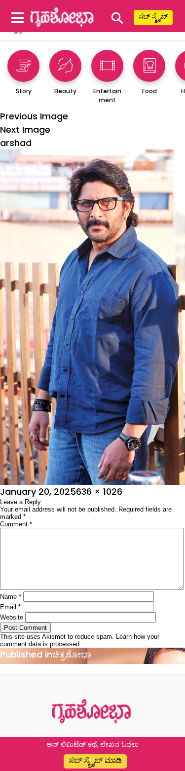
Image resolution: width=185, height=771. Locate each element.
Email (10, 607)
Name (10, 596)
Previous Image (34, 116)
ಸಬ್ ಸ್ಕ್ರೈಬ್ (153, 16)
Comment (16, 524)
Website (11, 617)
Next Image (25, 129)
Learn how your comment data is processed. (79, 640)
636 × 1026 (99, 491)
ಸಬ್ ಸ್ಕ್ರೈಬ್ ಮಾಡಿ (95, 760)
